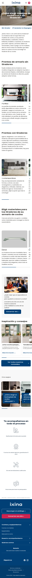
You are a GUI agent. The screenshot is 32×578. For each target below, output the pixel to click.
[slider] (16, 124)
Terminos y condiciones (15, 568)
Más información (8, 353)
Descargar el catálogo (15, 511)
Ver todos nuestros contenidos (15, 363)
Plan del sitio (16, 572)
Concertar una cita (15, 516)
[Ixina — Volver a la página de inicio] (16, 2)
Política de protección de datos (15, 570)
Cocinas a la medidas (8, 528)
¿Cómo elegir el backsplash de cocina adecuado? (10, 383)
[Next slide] (29, 103)
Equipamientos (6, 531)
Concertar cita (12, 311)
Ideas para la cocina (7, 534)
